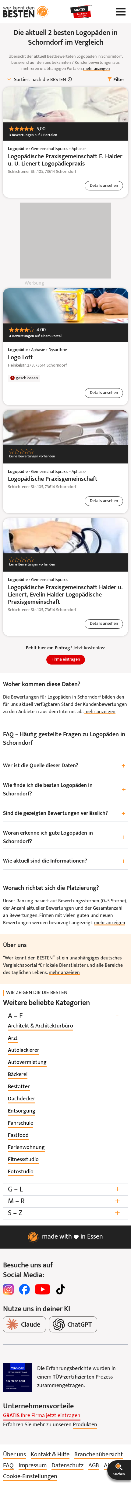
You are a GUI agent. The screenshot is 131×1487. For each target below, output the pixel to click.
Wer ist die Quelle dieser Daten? (64, 766)
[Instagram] (8, 1289)
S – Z (64, 1213)
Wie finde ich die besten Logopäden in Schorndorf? (64, 790)
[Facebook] (24, 1289)
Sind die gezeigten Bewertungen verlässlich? (64, 813)
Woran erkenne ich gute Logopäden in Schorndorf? (64, 837)
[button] (119, 1470)
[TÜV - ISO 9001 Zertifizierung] (17, 1377)
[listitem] (40, 1026)
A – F (63, 1016)
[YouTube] (42, 1289)
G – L (64, 1189)
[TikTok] (60, 1289)
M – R (64, 1201)
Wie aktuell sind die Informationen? (64, 861)
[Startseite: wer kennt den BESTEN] (26, 12)
